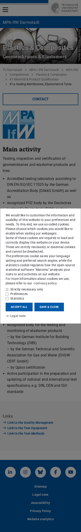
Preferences (19, 294)
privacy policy (46, 283)
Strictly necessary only (26, 289)
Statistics (17, 298)
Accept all (19, 307)
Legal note (18, 316)
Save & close (49, 307)
